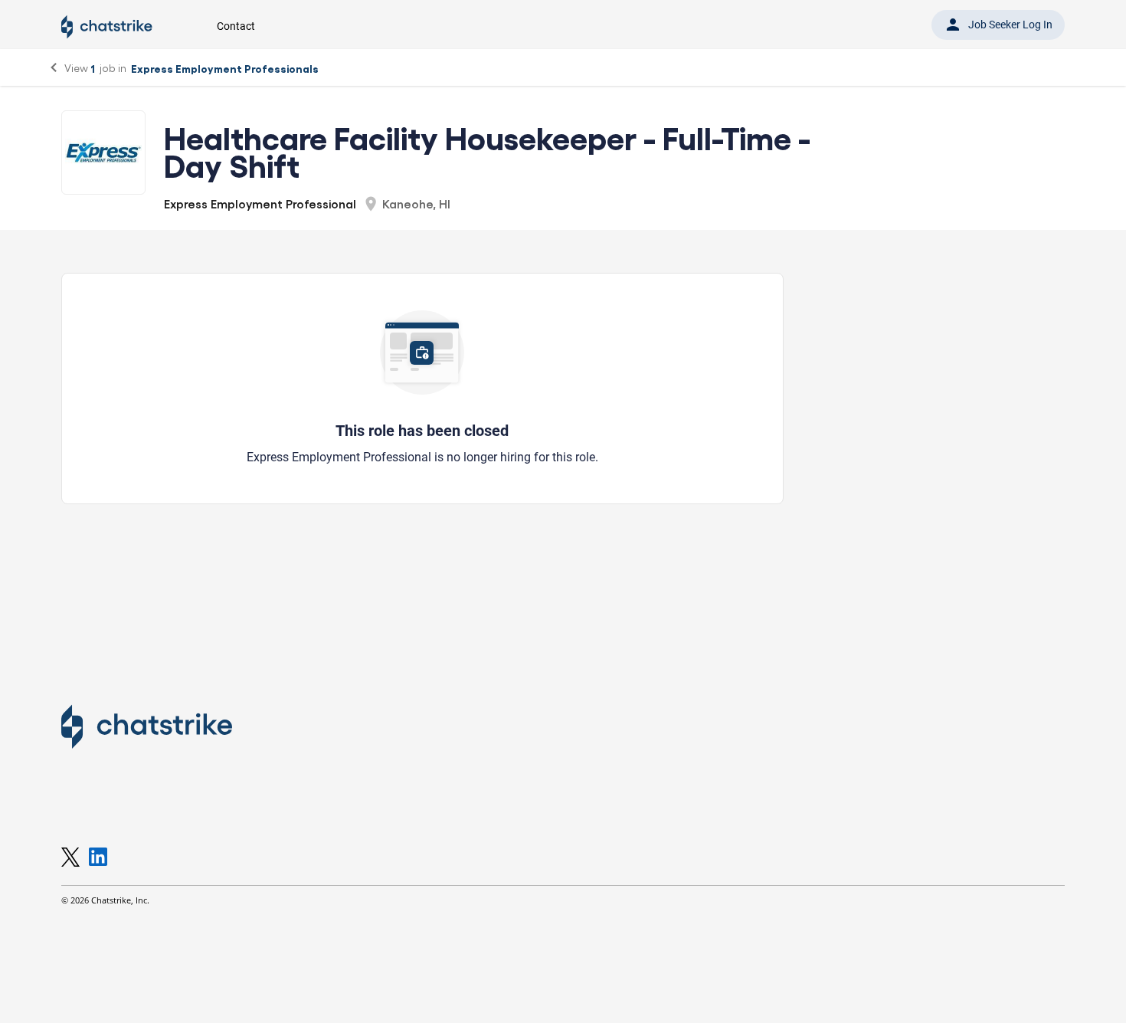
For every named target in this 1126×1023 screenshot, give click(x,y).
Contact (236, 26)
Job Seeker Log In (998, 24)
